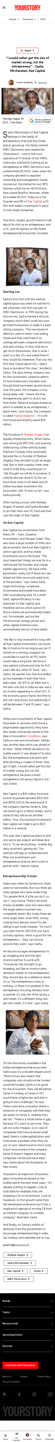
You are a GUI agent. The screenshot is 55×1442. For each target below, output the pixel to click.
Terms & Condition (11, 1381)
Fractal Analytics (24, 416)
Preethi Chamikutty (24, 82)
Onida (37, 1271)
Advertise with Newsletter (20, 1365)
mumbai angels (16, 1255)
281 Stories (42, 83)
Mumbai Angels (33, 434)
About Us (6, 1376)
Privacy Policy (44, 1376)
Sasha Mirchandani (18, 1263)
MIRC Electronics (17, 1279)
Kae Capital (35, 201)
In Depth (26, 50)
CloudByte (33, 736)
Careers (24, 1376)
